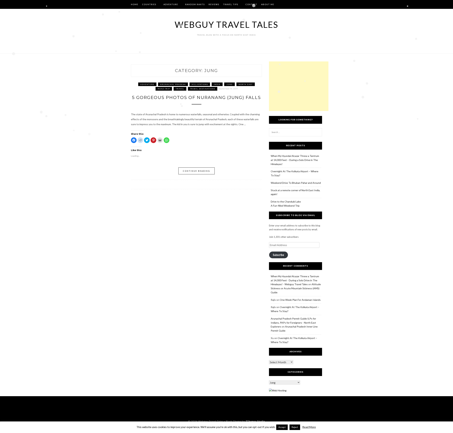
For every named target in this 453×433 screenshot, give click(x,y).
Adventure (171, 4)
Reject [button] (295, 427)
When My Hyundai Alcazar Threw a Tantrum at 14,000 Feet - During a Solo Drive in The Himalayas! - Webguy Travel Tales (295, 280)
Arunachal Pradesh (173, 84)
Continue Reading (196, 171)
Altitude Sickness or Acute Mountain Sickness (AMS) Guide (296, 288)
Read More (309, 427)
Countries (149, 4)
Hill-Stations (200, 84)
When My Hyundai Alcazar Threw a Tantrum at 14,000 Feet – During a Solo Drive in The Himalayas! (295, 160)
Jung (229, 84)
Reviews (214, 4)
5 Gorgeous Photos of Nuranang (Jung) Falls (196, 97)
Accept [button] (282, 427)
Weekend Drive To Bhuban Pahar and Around (296, 182)
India (217, 84)
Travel (180, 89)
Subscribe (278, 254)
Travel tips (230, 4)
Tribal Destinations (202, 89)
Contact (251, 4)
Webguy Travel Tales (226, 24)
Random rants (195, 4)
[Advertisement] (298, 86)
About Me (267, 4)
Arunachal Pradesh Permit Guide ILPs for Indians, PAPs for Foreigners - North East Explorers (293, 322)
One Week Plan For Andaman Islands (300, 299)
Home (134, 4)
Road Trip (164, 89)
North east (246, 84)
